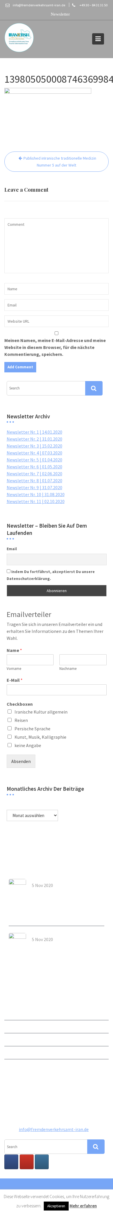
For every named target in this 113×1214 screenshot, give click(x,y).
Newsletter (15, 1014)
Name (14, 650)
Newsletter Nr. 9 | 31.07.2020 (34, 487)
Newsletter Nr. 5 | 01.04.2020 (34, 460)
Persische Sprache (32, 728)
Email (12, 548)
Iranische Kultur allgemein (41, 712)
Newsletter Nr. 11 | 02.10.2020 (36, 501)
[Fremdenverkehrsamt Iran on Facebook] (11, 1161)
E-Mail (15, 680)
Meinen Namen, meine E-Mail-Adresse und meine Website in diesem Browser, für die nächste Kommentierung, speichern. (55, 347)
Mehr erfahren (83, 1206)
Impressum (15, 1053)
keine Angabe (27, 745)
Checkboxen (20, 704)
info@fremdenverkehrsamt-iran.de (54, 1129)
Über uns (13, 1027)
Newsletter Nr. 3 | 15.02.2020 (34, 446)
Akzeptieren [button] (56, 1206)
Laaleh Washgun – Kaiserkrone (64, 892)
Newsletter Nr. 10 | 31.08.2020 (36, 494)
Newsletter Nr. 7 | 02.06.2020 (34, 473)
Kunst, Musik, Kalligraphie (40, 737)
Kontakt (12, 1040)
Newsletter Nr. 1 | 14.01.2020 (34, 432)
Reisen (21, 720)
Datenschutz (17, 1066)
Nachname (67, 668)
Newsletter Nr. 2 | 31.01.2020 (34, 439)
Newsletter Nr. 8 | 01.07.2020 (34, 480)
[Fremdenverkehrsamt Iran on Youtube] (27, 1161)
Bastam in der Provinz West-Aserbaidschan (62, 948)
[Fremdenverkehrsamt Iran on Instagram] (42, 1161)
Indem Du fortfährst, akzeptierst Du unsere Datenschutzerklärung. (51, 575)
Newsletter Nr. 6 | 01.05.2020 (34, 467)
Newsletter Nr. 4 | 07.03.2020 (34, 453)
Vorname (14, 668)
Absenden (21, 761)
